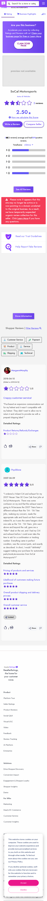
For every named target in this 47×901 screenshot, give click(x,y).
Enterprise (8, 751)
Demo (6, 792)
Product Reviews (10, 710)
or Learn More (34, 36)
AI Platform (8, 745)
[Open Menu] (43, 3)
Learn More (22, 218)
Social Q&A (8, 716)
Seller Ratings (9, 704)
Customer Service (11, 816)
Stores (4, 8)
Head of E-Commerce (12, 810)
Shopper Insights (11, 786)
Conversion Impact (11, 775)
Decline (23, 890)
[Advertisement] (23, 287)
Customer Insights (11, 822)
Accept (23, 883)
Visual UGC (8, 721)
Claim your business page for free (24, 35)
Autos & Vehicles (23, 96)
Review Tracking (10, 739)
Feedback (7, 733)
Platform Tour (9, 698)
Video (6, 727)
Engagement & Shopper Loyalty (16, 781)
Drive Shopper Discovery (14, 769)
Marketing (8, 804)
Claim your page (23, 44)
